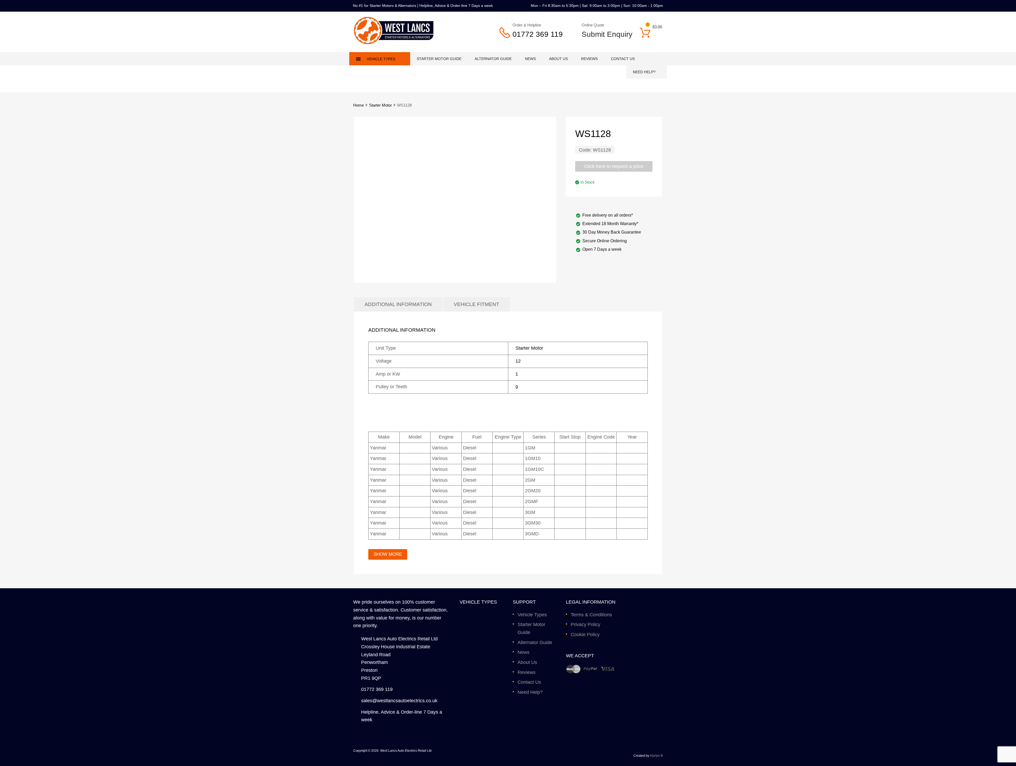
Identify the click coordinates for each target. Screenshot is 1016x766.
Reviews (589, 59)
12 (518, 361)
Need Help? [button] (644, 72)
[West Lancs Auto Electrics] (393, 42)
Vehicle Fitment (476, 304)
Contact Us (623, 59)
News (530, 59)
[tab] (398, 304)
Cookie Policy (585, 634)
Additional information (398, 304)
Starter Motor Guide (439, 59)
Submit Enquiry (603, 34)
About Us (558, 59)
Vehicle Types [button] (381, 59)
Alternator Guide (493, 59)
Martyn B (656, 756)
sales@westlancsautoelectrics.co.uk (399, 700)
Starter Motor (380, 105)
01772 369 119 (537, 34)
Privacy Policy (585, 624)
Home (358, 105)
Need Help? (530, 692)
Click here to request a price (613, 166)
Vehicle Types (532, 614)
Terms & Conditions (591, 614)
